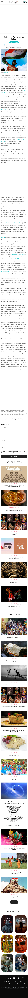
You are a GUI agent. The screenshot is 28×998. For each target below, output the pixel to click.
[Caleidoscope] (5, 45)
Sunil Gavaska (21, 254)
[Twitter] (23, 978)
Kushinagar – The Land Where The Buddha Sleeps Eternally (14, 660)
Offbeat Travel (14, 658)
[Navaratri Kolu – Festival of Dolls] (14, 626)
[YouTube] (9, 978)
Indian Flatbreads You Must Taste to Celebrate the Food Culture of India (14, 755)
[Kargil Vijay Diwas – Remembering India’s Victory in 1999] (14, 885)
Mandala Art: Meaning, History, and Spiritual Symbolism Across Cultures (14, 486)
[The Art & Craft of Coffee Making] (14, 814)
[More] (21, 419)
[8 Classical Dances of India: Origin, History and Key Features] (14, 522)
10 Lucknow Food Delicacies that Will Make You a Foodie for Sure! (14, 731)
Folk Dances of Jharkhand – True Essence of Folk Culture (14, 778)
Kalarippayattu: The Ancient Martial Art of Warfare (14, 684)
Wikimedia (6, 72)
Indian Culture (12, 47)
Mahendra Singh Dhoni (15, 259)
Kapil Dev (14, 254)
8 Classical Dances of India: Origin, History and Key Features (14, 534)
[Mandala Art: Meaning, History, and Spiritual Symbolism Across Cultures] (14, 474)
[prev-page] (13, 609)
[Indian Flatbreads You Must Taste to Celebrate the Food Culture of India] (14, 743)
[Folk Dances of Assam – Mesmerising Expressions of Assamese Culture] (14, 861)
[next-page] (15, 609)
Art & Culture (14, 483)
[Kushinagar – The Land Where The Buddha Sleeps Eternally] (14, 649)
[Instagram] (5, 978)
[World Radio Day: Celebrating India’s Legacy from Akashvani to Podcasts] (14, 546)
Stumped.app (4, 109)
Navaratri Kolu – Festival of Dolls (14, 638)
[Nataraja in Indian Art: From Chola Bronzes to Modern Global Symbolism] (14, 570)
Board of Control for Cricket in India (13, 223)
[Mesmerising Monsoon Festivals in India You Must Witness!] (14, 837)
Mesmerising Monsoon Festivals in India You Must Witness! (14, 849)
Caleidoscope (9, 44)
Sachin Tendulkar (5, 271)
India (7, 47)
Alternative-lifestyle (14, 507)
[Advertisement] (14, 19)
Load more (13, 902)
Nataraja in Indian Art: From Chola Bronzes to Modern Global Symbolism (14, 581)
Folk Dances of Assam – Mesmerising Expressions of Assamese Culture (14, 873)
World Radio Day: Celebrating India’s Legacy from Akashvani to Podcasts (14, 557)
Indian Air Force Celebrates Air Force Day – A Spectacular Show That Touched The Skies (14, 802)
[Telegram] (14, 978)
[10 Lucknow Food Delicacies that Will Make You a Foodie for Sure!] (14, 719)
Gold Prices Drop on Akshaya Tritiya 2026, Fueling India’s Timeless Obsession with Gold (14, 510)
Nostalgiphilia (14, 894)
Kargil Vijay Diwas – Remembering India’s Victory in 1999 (14, 896)
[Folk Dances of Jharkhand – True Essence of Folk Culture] (14, 767)
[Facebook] (18, 978)
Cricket (3, 237)
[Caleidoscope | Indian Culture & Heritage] (13, 2)
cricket (14, 206)
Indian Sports (19, 47)
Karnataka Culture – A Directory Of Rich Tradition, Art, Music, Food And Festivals (14, 605)
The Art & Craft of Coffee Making (14, 826)
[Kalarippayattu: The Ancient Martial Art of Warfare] (14, 673)
